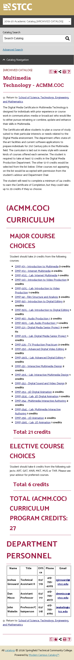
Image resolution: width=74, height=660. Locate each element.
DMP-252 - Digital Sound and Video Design (40, 383)
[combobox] (37, 21)
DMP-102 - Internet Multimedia (33, 271)
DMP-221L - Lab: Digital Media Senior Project (40, 336)
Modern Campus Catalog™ (44, 655)
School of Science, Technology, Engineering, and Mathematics (36, 99)
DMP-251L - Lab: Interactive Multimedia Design (42, 375)
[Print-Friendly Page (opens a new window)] (64, 72)
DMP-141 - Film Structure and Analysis (36, 297)
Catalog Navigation (18, 60)
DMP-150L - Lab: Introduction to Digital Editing (42, 310)
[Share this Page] (60, 72)
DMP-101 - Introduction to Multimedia (37, 266)
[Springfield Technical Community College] (17, 7)
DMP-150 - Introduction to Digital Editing (38, 301)
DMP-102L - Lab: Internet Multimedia (36, 275)
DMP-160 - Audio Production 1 (32, 318)
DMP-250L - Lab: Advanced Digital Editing (39, 357)
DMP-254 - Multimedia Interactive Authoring (40, 401)
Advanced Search (13, 49)
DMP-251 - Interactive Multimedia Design (38, 366)
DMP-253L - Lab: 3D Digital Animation (37, 396)
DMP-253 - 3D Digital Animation (33, 392)
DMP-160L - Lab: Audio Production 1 (36, 323)
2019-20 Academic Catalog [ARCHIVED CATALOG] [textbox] (33, 21)
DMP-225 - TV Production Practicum (36, 344)
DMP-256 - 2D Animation (29, 418)
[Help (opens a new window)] (69, 72)
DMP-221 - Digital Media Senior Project (37, 327)
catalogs (10, 650)
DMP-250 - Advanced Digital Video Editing (39, 349)
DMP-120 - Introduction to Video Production (41, 280)
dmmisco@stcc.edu (63, 595)
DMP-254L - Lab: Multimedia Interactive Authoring (38, 411)
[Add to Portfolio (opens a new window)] (55, 72)
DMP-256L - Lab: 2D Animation (33, 422)
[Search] (67, 38)
